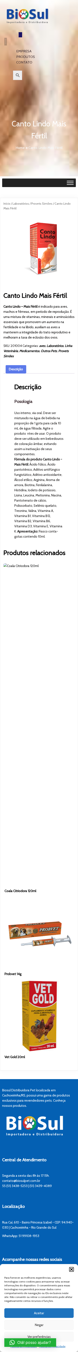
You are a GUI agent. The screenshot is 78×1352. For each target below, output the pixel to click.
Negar (39, 1325)
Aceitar (39, 1313)
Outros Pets (49, 351)
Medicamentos (29, 351)
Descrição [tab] (16, 369)
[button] (71, 1269)
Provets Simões (41, 203)
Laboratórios (21, 203)
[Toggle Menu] (70, 183)
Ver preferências (39, 1337)
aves (42, 346)
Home (20, 148)
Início (6, 203)
